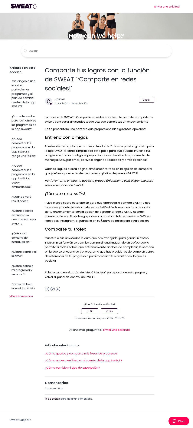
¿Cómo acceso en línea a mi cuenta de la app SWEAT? (23, 217)
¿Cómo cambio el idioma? (24, 254)
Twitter (52, 289)
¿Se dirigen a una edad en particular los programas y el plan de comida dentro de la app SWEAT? (23, 93)
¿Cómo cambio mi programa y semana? (22, 270)
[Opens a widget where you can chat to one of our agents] (178, 421)
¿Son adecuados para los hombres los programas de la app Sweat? (23, 122)
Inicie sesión (52, 399)
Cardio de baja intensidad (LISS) (23, 286)
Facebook (47, 289)
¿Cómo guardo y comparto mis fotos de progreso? (81, 353)
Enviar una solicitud (167, 6)
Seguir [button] (146, 99)
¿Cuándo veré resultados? (21, 199)
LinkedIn (58, 289)
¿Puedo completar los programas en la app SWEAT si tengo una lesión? (24, 147)
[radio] (89, 311)
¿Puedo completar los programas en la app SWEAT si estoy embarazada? (23, 176)
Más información (21, 296)
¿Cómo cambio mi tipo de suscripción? (72, 368)
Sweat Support (20, 420)
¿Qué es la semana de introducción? (21, 237)
